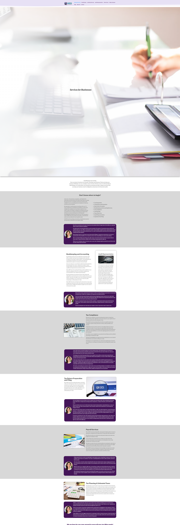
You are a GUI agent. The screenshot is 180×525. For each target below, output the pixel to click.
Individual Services (90, 2)
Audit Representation (99, 2)
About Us (78, 4)
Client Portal (106, 2)
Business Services (77, 2)
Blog (75, 4)
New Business (83, 2)
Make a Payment (112, 2)
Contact (82, 4)
